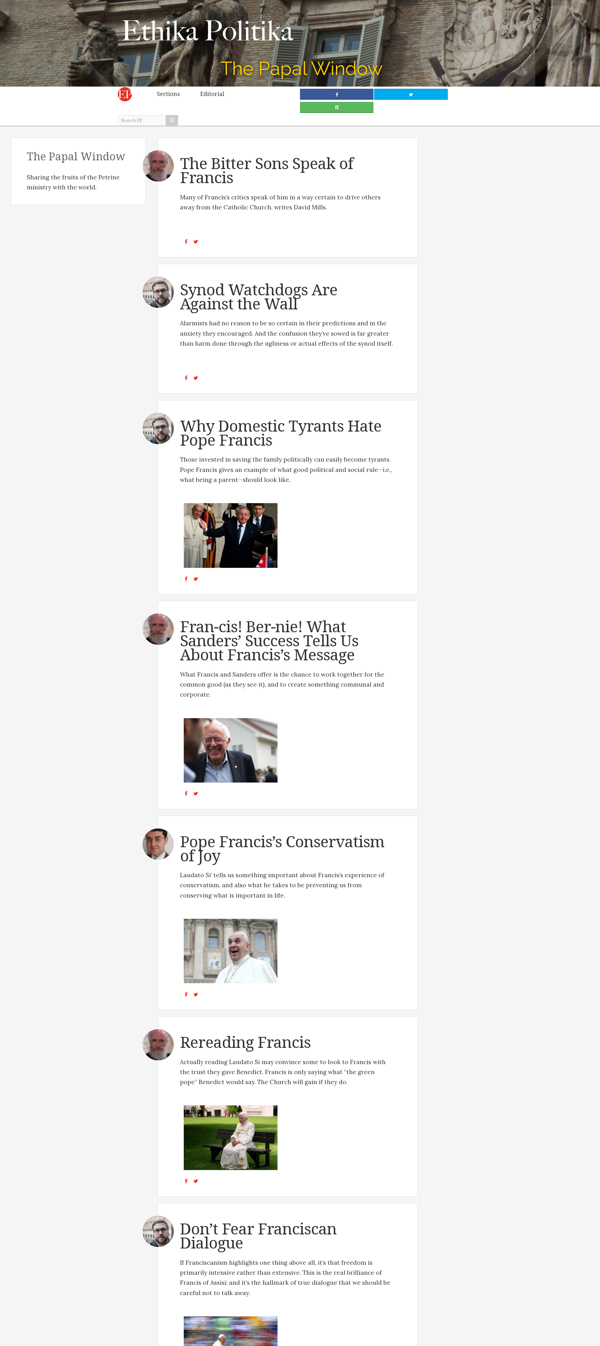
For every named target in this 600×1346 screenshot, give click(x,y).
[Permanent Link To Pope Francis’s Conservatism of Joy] (231, 951)
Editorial (212, 94)
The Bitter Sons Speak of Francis (266, 170)
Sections (168, 94)
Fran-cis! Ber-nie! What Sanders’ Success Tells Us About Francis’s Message (269, 641)
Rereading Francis (245, 1042)
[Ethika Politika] (208, 30)
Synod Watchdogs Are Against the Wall (259, 297)
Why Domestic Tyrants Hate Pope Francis (281, 433)
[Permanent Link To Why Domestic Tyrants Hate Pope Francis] (231, 535)
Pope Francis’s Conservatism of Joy (282, 849)
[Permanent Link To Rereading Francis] (231, 1137)
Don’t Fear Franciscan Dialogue (258, 1236)
